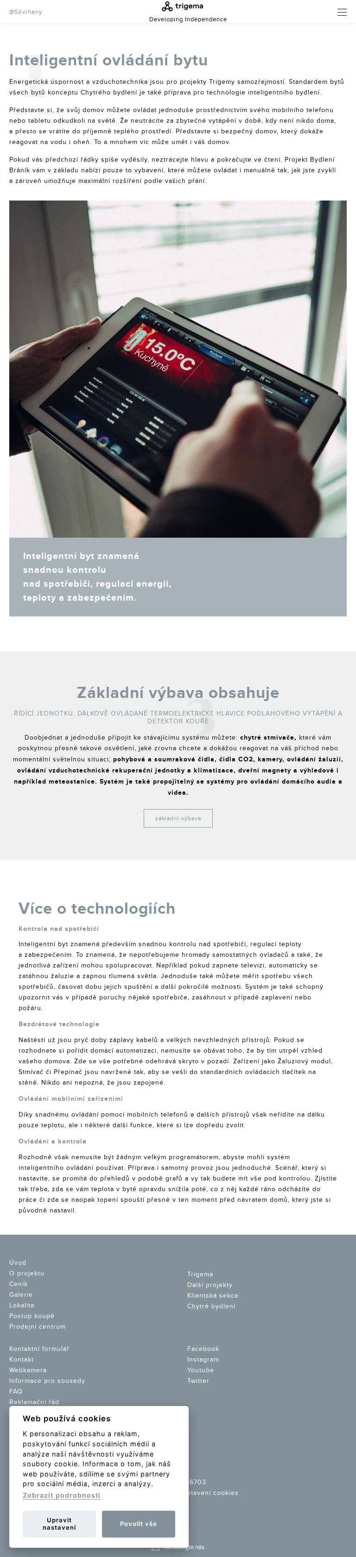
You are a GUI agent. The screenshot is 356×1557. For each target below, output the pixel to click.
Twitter (198, 1381)
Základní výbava (178, 818)
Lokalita (21, 1305)
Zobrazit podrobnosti (62, 1495)
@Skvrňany (25, 12)
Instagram (203, 1359)
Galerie (21, 1295)
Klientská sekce (213, 1296)
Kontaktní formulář (39, 1349)
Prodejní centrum (37, 1327)
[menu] (335, 12)
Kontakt (21, 1359)
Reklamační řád (34, 1402)
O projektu (26, 1273)
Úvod (17, 1263)
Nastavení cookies (208, 1493)
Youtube (200, 1370)
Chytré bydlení (211, 1306)
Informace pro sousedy (47, 1381)
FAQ (16, 1391)
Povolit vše (138, 1523)
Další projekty (210, 1285)
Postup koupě (32, 1316)
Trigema (200, 1274)
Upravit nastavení (59, 1523)
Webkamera (28, 1370)
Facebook (203, 1349)
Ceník (18, 1284)
